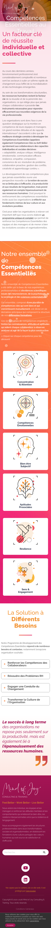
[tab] (25, 664)
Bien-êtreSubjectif (25, 465)
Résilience (25, 548)
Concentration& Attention (25, 383)
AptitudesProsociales (25, 506)
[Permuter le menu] (39, 8)
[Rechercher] (44, 852)
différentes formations (20, 315)
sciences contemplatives (33, 297)
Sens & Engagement (25, 590)
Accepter (10, 925)
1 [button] (17, 133)
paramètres (34, 921)
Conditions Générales (25, 909)
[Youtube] (25, 868)
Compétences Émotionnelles (25, 424)
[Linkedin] (25, 879)
